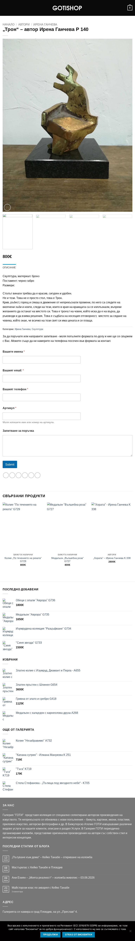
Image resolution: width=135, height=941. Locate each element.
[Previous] (10, 125)
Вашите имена (14, 351)
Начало (8, 24)
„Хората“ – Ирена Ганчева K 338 (112, 558)
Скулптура (37, 329)
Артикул (9, 408)
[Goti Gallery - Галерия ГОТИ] (67, 8)
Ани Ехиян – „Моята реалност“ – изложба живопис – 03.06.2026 (53, 877)
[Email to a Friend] (25, 475)
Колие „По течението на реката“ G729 (23, 560)
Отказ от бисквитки (78, 934)
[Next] (125, 125)
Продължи (50, 934)
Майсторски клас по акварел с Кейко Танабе (40, 887)
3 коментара (22, 892)
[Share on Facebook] (12, 475)
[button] (5, 8)
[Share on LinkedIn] (37, 475)
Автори (24, 24)
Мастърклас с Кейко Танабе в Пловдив (37, 867)
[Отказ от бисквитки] (130, 932)
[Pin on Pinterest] (31, 475)
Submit (9, 464)
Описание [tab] (9, 267)
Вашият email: (13, 370)
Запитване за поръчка (18, 430)
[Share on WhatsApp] (6, 475)
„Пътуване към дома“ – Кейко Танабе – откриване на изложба (52, 857)
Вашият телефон (15, 389)
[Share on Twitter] (18, 475)
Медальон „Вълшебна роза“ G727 (67, 560)
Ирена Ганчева (45, 24)
